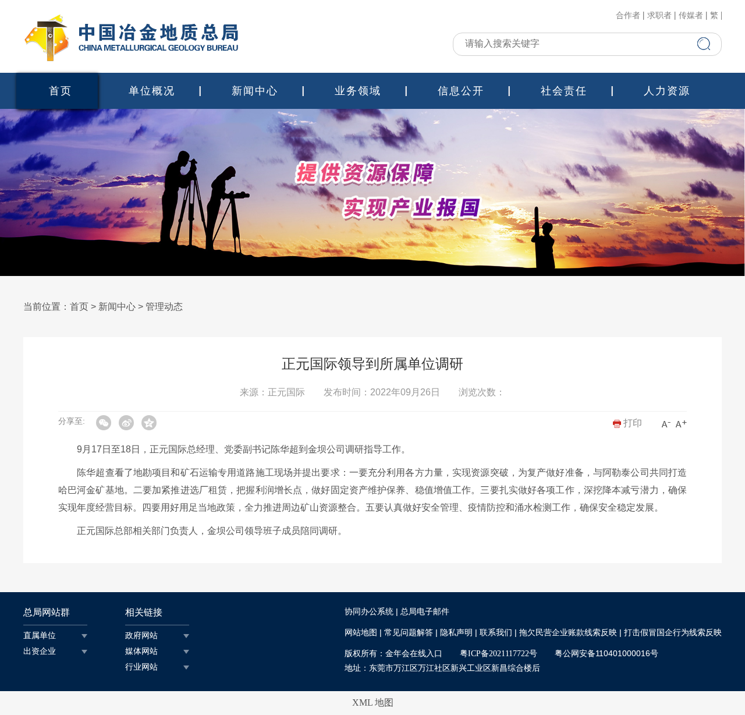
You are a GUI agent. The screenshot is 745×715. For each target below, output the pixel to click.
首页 (60, 91)
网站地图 (361, 632)
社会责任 (564, 91)
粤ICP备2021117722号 (498, 653)
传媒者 (691, 16)
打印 (631, 423)
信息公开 (461, 91)
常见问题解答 (408, 632)
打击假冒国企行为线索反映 (673, 632)
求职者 (659, 16)
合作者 (628, 16)
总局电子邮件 (424, 611)
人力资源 (667, 91)
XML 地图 (372, 702)
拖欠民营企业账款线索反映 (568, 632)
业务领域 (358, 91)
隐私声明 (456, 632)
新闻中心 (255, 91)
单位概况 (152, 91)
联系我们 (496, 632)
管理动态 (164, 307)
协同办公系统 (369, 611)
